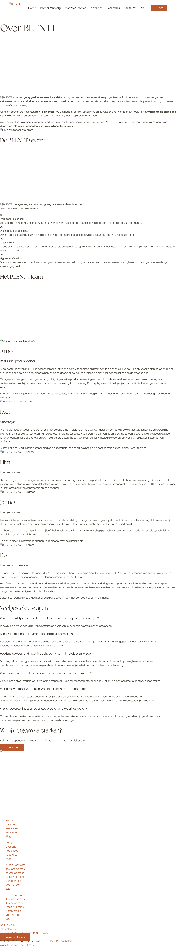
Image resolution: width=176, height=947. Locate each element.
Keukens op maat (16, 868)
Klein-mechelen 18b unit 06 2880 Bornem (24, 933)
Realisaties (12, 828)
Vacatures (11, 832)
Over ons (11, 824)
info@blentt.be (8, 929)
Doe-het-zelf (13, 884)
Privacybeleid (64, 941)
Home (9, 820)
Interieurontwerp (15, 864)
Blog (8, 836)
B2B (8, 888)
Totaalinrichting (15, 876)
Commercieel (14, 880)
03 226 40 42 (8, 925)
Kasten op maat (15, 872)
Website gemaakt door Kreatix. (17, 945)
